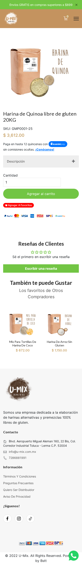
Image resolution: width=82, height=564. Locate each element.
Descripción (16, 161)
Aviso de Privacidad (16, 496)
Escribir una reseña (41, 268)
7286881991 (17, 457)
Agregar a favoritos (19, 205)
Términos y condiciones (19, 476)
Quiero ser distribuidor (18, 490)
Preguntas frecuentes (18, 483)
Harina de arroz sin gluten (59, 343)
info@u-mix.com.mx (22, 451)
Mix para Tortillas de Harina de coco (22, 343)
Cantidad (10, 175)
